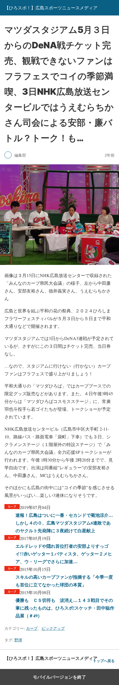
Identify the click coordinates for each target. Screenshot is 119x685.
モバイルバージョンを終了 (59, 677)
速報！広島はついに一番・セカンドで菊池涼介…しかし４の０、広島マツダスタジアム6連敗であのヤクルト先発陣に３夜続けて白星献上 (64, 523)
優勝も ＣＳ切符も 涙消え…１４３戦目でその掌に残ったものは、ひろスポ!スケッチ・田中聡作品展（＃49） (64, 608)
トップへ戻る (104, 661)
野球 (18, 639)
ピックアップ (53, 628)
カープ (32, 628)
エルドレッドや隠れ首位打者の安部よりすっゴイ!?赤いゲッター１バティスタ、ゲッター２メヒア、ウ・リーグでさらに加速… (63, 554)
